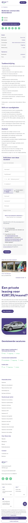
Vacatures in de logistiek (7, 416)
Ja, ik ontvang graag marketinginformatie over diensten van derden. (14, 230)
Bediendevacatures (6, 447)
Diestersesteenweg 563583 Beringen (6, 467)
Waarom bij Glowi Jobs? (7, 388)
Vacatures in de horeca (6, 408)
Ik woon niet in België (19, 190)
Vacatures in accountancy (7, 400)
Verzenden (7, 252)
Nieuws (3, 444)
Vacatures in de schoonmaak (8, 427)
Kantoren (4, 456)
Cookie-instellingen (14, 521)
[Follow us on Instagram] (10, 478)
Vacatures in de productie (7, 418)
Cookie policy (13, 515)
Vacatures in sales (5, 424)
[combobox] (6, 179)
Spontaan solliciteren (6, 393)
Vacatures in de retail (6, 421)
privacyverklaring (7, 246)
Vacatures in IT (5, 413)
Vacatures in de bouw (6, 405)
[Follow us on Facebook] (6, 478)
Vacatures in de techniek (7, 429)
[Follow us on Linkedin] (3, 478)
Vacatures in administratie (7, 402)
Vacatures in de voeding (7, 432)
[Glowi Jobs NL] (5, 2)
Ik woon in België (8, 190)
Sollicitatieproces (5, 390)
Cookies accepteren (14, 518)
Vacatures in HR (5, 410)
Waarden (4, 439)
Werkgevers (4, 441)
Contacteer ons (5, 453)
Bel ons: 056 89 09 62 (6, 275)
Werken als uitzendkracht (7, 385)
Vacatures (4, 382)
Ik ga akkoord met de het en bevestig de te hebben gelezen (14, 238)
